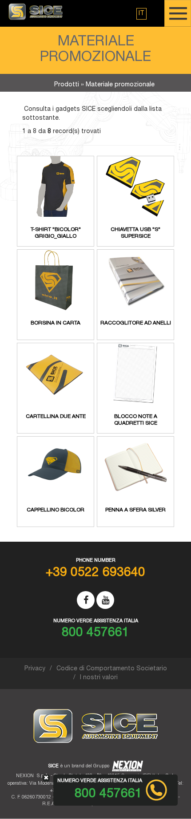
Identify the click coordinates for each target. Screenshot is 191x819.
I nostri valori (99, 678)
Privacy (34, 669)
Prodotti (66, 85)
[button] (141, 14)
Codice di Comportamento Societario (111, 669)
